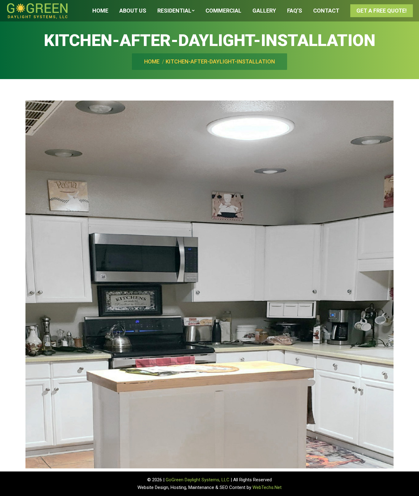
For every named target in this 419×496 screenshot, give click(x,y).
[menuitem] (100, 11)
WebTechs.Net (267, 487)
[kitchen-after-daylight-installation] (209, 284)
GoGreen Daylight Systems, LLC (197, 480)
